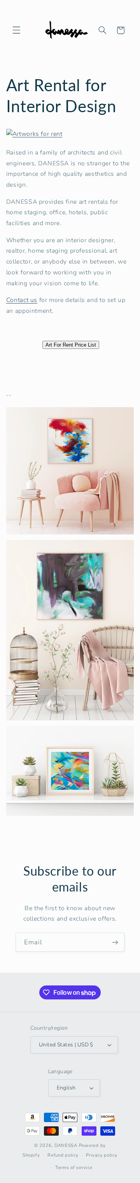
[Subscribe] (115, 942)
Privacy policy (101, 1155)
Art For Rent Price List (71, 345)
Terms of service (74, 1167)
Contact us (21, 300)
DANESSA (65, 1145)
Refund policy (63, 1155)
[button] (16, 30)
